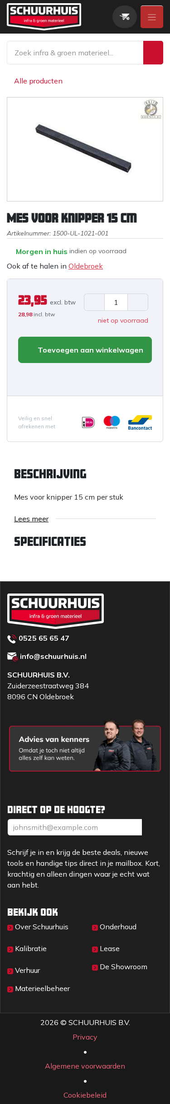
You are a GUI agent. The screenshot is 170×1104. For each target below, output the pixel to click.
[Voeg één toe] (137, 302)
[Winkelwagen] (124, 16)
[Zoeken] (153, 52)
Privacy (85, 1082)
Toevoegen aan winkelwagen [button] (89, 349)
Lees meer (31, 518)
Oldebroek (85, 265)
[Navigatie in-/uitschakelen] (152, 16)
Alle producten (38, 80)
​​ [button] (152, 872)
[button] (25, 377)
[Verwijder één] (94, 302)
